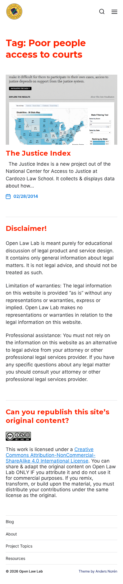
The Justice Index (38, 153)
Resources (15, 558)
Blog (10, 521)
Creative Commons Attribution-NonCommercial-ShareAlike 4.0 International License (51, 455)
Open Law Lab (31, 571)
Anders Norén (106, 571)
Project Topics (19, 546)
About (11, 533)
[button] (102, 11)
